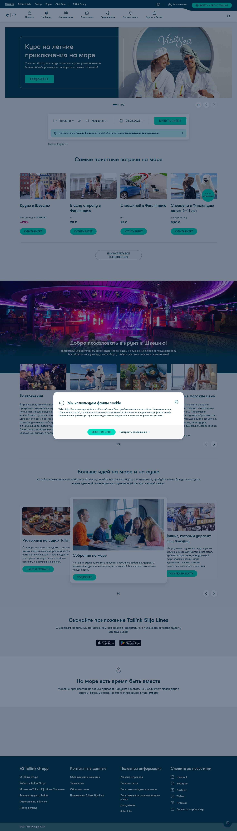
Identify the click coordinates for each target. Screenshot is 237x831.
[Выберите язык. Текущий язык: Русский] (176, 402)
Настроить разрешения (133, 432)
